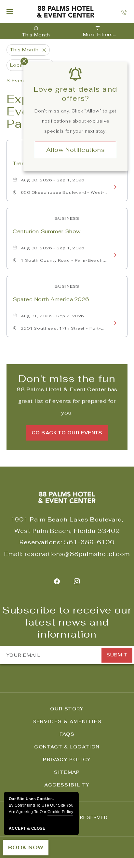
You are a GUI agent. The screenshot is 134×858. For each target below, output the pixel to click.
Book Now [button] (26, 847)
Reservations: (41, 542)
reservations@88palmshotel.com (77, 554)
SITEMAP (67, 772)
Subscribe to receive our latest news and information (67, 622)
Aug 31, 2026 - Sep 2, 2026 (52, 316)
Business (67, 218)
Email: (13, 554)
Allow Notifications (75, 149)
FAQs (67, 734)
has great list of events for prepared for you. (67, 401)
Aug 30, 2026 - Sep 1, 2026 (52, 180)
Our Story (67, 709)
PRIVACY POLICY (67, 759)
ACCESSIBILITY (66, 785)
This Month (36, 35)
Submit (117, 655)
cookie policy (60, 812)
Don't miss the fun (67, 379)
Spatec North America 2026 (51, 299)
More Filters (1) (98, 35)
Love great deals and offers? (76, 94)
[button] (67, 433)
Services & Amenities (67, 721)
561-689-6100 (89, 542)
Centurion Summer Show (47, 231)
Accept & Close (27, 828)
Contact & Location (67, 747)
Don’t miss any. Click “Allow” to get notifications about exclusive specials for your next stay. (75, 121)
